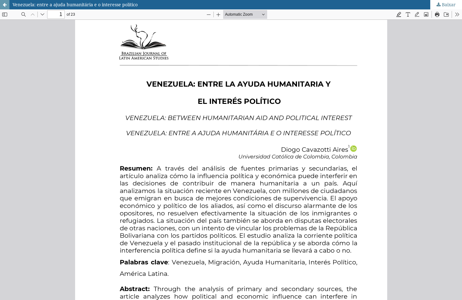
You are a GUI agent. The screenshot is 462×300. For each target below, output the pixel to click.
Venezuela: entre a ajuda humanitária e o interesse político (75, 5)
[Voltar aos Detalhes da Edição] (4, 4)
